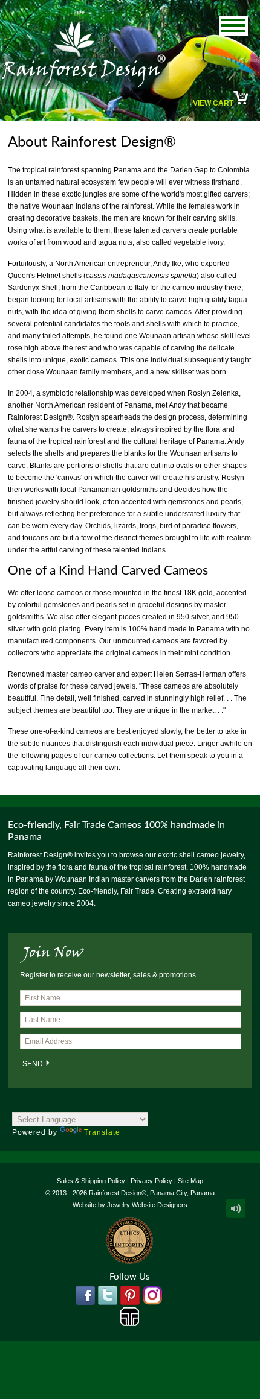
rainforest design (84, 52)
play (235, 1208)
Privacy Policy (151, 1180)
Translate (102, 1132)
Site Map (190, 1180)
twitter (107, 1295)
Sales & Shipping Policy (91, 1180)
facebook (85, 1295)
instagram (152, 1295)
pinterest (130, 1295)
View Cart (213, 103)
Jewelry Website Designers (147, 1204)
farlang (130, 1317)
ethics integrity (130, 1241)
